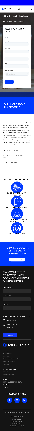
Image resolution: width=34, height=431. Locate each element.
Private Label (6, 356)
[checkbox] (17, 324)
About (5, 379)
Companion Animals (8, 374)
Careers (6, 384)
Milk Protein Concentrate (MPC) (13, 156)
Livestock (5, 371)
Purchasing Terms (17, 417)
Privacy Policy (17, 419)
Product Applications (9, 361)
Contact (6, 387)
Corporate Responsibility (12, 382)
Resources (6, 364)
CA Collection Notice (17, 426)
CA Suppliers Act (17, 423)
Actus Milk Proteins (11, 150)
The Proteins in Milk (10, 162)
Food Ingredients (7, 353)
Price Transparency (17, 421)
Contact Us (17, 259)
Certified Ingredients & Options (11, 358)
